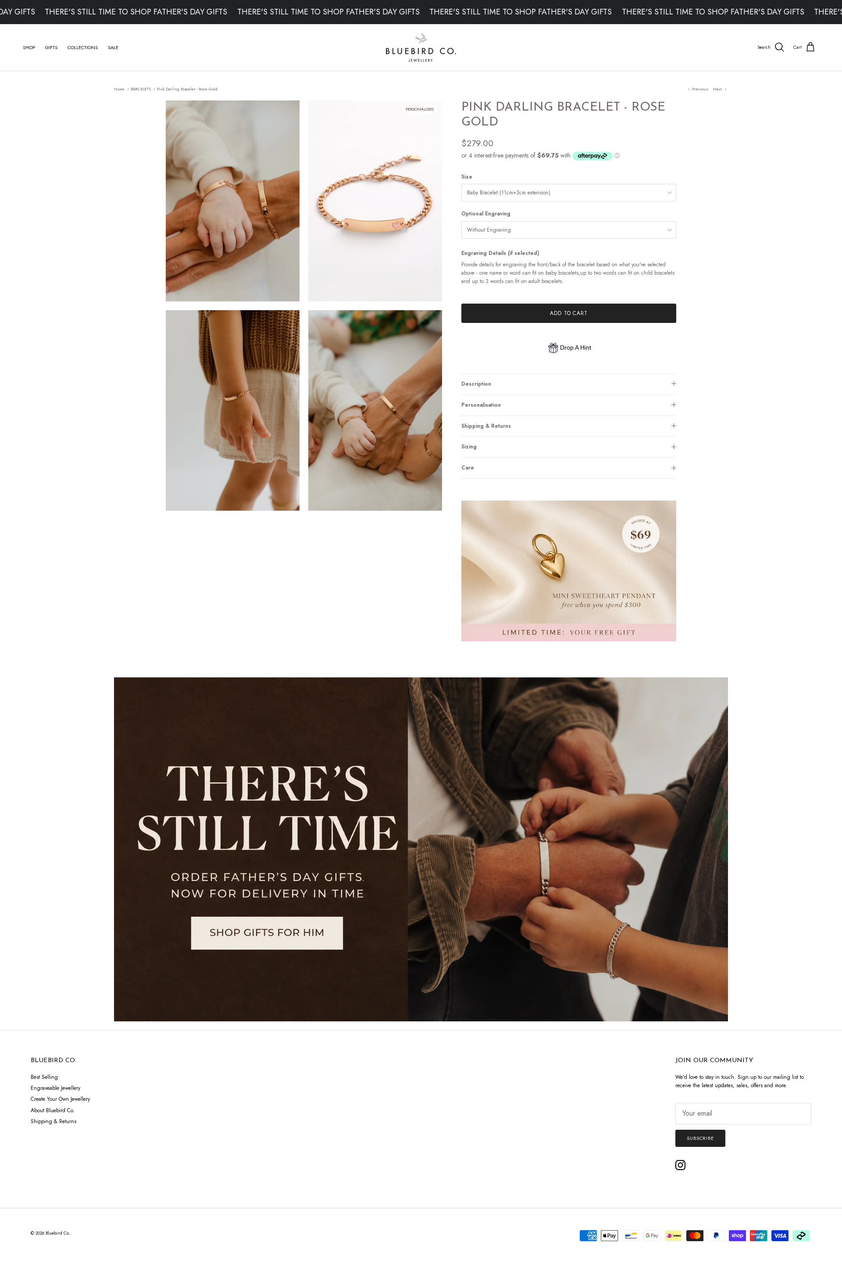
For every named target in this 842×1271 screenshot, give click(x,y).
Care (467, 468)
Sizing (469, 447)
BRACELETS (141, 89)
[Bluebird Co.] (421, 47)
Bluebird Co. (58, 1233)
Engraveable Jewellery (55, 1088)
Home (119, 89)
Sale (113, 47)
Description (476, 384)
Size (466, 177)
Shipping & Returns (486, 426)
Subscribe (700, 1138)
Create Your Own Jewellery (60, 1099)
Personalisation (481, 405)
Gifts (51, 47)
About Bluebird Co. (53, 1110)
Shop (29, 47)
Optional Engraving (485, 214)
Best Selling (44, 1077)
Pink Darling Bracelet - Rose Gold (187, 89)
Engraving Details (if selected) (500, 253)
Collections (83, 47)
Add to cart (569, 313)
